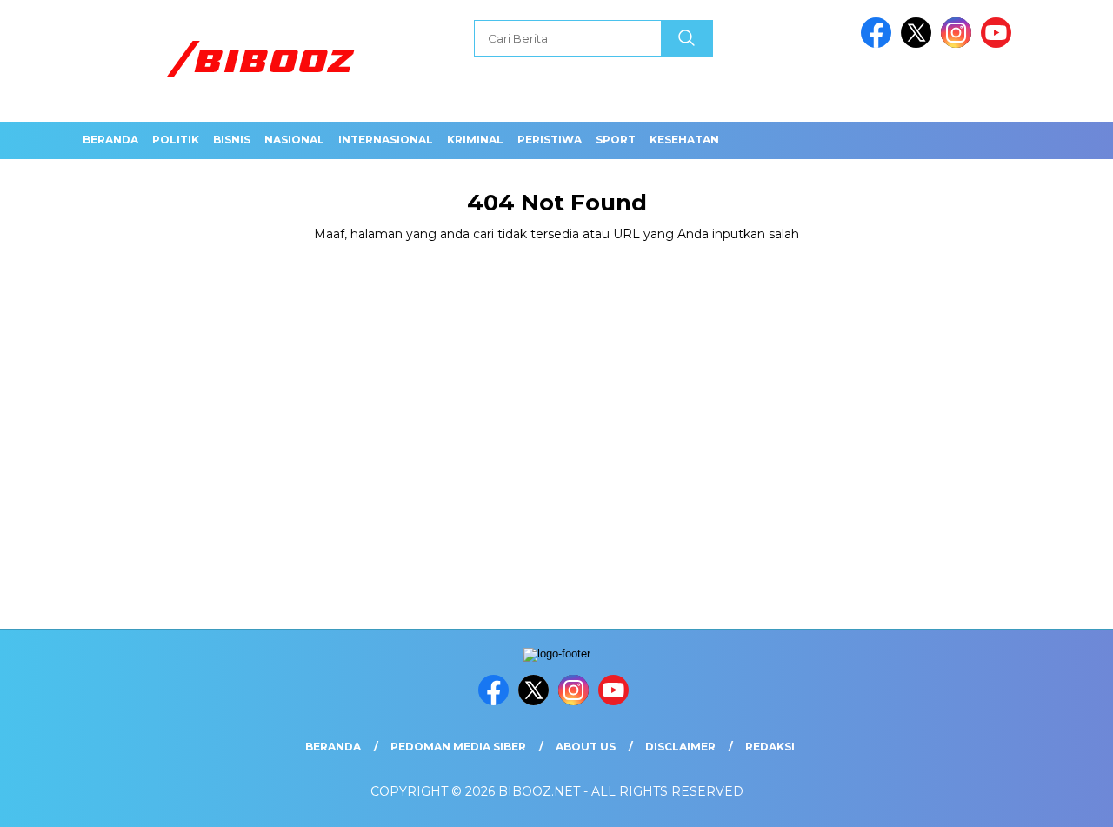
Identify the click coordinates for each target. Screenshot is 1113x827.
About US (586, 746)
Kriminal (475, 139)
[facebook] (879, 43)
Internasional (385, 139)
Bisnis (231, 139)
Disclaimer (680, 746)
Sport (616, 139)
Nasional (294, 139)
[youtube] (999, 43)
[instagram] (959, 43)
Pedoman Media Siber (458, 746)
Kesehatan (684, 139)
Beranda (110, 139)
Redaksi (770, 746)
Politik (175, 139)
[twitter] (919, 43)
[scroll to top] (1066, 800)
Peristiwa (549, 139)
